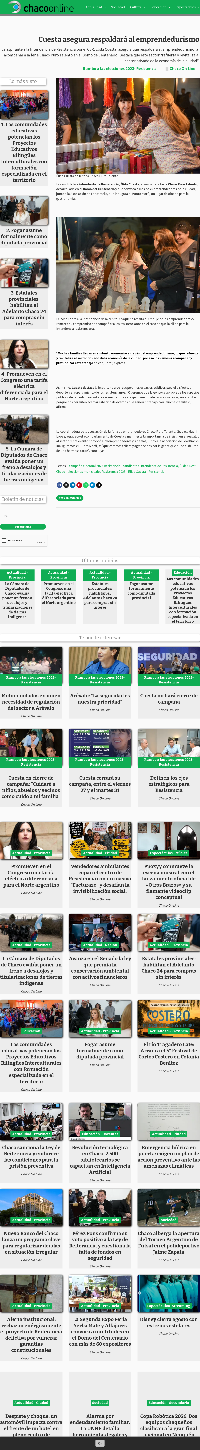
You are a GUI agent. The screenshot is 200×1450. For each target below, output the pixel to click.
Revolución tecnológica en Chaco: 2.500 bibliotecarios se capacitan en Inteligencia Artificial (100, 1160)
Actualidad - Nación (100, 945)
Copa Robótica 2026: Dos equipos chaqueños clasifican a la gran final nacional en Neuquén (168, 1425)
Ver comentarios (70, 497)
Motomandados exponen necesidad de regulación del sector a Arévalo (31, 702)
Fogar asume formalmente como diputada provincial (141, 590)
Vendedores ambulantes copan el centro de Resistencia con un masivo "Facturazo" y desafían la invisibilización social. (100, 878)
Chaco (60, 471)
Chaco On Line (182, 68)
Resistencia (156, 471)
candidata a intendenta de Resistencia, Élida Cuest (159, 466)
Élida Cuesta (137, 471)
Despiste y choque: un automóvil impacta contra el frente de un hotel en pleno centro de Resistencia (31, 1428)
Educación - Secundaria (169, 1403)
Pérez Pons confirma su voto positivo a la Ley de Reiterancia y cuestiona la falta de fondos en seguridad (100, 1245)
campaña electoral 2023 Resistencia (94, 466)
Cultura (135, 7)
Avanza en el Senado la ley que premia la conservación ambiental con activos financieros (100, 968)
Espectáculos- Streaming (168, 1306)
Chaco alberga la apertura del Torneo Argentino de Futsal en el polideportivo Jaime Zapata (169, 1242)
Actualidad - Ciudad (100, 853)
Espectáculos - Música (169, 853)
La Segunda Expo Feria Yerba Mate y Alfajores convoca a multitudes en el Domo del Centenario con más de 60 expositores (100, 1331)
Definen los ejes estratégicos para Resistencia (169, 784)
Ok (100, 1443)
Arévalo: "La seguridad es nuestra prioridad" (100, 699)
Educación (158, 7)
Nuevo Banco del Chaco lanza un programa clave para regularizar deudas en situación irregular (31, 1242)
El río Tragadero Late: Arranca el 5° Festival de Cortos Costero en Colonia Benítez (169, 1053)
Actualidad (93, 7)
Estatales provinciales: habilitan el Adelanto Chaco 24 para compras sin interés (100, 595)
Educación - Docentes (100, 1134)
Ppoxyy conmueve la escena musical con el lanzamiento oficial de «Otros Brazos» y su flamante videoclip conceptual (169, 881)
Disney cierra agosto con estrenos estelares (169, 1322)
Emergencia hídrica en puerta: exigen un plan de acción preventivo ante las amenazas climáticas (169, 1157)
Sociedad (118, 7)
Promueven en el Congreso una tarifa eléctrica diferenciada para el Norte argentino (59, 593)
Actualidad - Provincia (17, 574)
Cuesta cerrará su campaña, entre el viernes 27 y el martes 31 (100, 784)
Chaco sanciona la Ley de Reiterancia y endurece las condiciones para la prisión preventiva (31, 1157)
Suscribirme (23, 526)
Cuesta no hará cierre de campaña (169, 699)
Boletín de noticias (23, 499)
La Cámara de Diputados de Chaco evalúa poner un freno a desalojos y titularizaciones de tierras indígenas (17, 600)
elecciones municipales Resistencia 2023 (97, 471)
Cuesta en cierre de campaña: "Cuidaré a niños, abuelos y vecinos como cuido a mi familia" (31, 787)
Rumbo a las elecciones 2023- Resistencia (120, 68)
